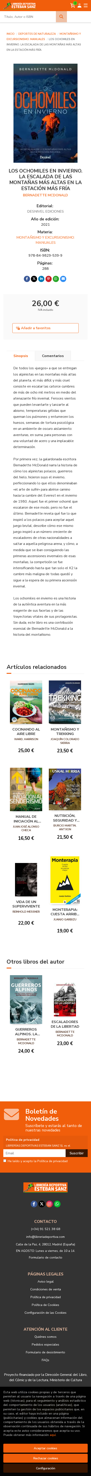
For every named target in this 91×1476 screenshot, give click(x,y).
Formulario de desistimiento (45, 1352)
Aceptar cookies (45, 1448)
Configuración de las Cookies (45, 1312)
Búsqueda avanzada (78, 16)
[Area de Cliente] (80, 5)
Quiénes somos (45, 1336)
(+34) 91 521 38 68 (45, 1229)
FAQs (45, 1360)
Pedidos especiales (45, 1344)
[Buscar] (61, 16)
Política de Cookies (45, 1305)
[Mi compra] (72, 5)
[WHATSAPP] (57, 1204)
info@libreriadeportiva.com (45, 1236)
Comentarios (53, 355)
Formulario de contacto (45, 1257)
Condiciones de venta (45, 1289)
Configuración (45, 1468)
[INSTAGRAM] (49, 1204)
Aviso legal (46, 1281)
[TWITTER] (41, 1204)
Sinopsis (20, 355)
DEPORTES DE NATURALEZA (37, 34)
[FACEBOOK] (34, 1204)
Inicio (11, 34)
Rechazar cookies (45, 1458)
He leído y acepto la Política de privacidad (38, 1161)
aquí (53, 1435)
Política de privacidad (45, 1297)
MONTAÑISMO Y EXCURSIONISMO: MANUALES (45, 240)
